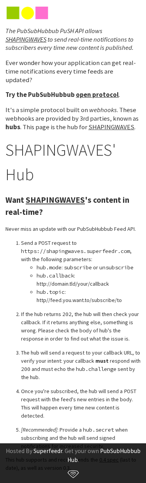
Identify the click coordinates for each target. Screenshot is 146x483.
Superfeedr (47, 451)
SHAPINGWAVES (25, 39)
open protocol (97, 94)
